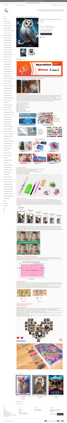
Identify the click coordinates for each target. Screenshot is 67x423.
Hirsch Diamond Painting (8, 88)
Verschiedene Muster (7, 138)
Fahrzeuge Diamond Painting (8, 136)
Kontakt (5, 409)
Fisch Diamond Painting (7, 73)
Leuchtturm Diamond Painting (8, 133)
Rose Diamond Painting (7, 28)
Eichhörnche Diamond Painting (8, 78)
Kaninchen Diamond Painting (8, 85)
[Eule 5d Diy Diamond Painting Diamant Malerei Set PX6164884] (39, 385)
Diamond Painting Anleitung (23, 412)
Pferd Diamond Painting (7, 52)
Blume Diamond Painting (7, 25)
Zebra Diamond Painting (7, 90)
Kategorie (5, 18)
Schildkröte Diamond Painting (8, 97)
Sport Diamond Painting (7, 155)
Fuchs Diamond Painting (7, 45)
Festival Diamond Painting (8, 193)
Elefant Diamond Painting (8, 47)
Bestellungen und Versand (8, 412)
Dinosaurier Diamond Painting (8, 186)
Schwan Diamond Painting (8, 76)
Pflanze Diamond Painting (8, 35)
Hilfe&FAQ (20, 409)
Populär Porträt (6, 157)
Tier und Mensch (6, 162)
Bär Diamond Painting (7, 64)
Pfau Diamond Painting (7, 59)
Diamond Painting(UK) (37, 409)
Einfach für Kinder (6, 198)
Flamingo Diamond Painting (8, 71)
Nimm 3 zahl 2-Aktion (7, 23)
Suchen (20, 410)
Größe (41, 25)
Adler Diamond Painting (7, 107)
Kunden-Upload (6, 205)
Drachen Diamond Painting (8, 184)
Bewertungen (6, 203)
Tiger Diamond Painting (7, 42)
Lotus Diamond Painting (7, 33)
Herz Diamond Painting (7, 148)
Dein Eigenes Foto (6, 21)
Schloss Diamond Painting (8, 181)
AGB (19, 411)
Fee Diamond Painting (7, 172)
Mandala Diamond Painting (8, 143)
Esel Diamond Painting (7, 83)
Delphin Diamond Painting (8, 95)
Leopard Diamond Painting (8, 54)
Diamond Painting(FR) (37, 410)
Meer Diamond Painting (7, 119)
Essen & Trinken (6, 150)
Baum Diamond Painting (7, 121)
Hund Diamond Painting (7, 40)
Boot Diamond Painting (7, 124)
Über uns (5, 410)
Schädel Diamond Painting (8, 145)
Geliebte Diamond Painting (8, 169)
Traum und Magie (6, 174)
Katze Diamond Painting (7, 37)
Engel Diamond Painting (7, 167)
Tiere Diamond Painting (7, 100)
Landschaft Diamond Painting (8, 114)
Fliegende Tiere (6, 102)
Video (4, 208)
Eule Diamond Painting (7, 109)
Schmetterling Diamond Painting (9, 112)
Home (5, 16)
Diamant (47, 25)
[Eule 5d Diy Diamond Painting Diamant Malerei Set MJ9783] (56, 385)
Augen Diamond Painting (7, 160)
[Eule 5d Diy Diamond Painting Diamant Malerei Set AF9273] (23, 385)
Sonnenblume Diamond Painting (9, 30)
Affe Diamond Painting (7, 66)
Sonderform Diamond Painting (8, 196)
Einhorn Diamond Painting (8, 179)
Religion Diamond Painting (8, 191)
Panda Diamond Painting (7, 61)
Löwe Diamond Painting (7, 49)
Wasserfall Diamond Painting (8, 126)
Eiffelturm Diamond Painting (8, 131)
